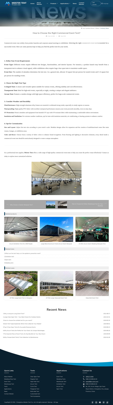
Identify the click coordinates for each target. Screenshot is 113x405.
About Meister (8, 376)
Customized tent (35, 394)
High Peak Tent (34, 381)
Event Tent (7, 381)
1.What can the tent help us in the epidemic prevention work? (22, 253)
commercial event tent (89, 43)
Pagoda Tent (34, 379)
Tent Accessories (35, 396)
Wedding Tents (60, 379)
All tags (56, 402)
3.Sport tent (7, 259)
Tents (5, 386)
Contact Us (87, 370)
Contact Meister (9, 394)
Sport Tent (59, 389)
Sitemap (50, 402)
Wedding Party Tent (10, 379)
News (97, 28)
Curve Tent (33, 386)
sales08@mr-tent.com (92, 381)
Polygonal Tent (34, 389)
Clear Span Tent (35, 376)
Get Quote (94, 3)
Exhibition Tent (60, 384)
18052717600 (89, 376)
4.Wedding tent (8, 263)
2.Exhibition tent (9, 256)
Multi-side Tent (34, 391)
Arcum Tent (33, 384)
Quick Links (9, 370)
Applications (7, 389)
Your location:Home (88, 28)
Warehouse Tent (9, 384)
